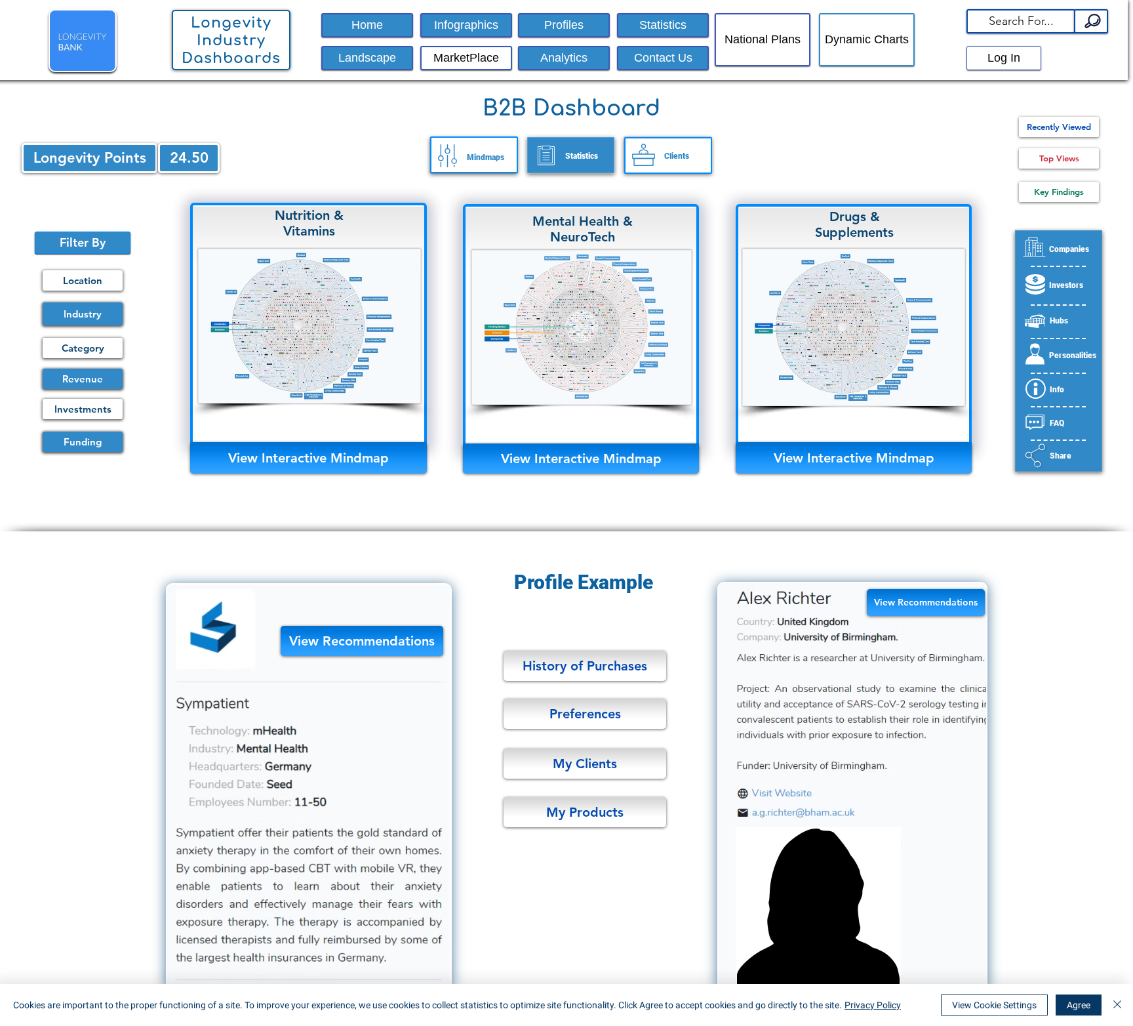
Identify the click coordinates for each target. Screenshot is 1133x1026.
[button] (1020, 21)
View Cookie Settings (994, 1005)
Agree (1078, 1005)
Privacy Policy (873, 1005)
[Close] (1117, 1005)
